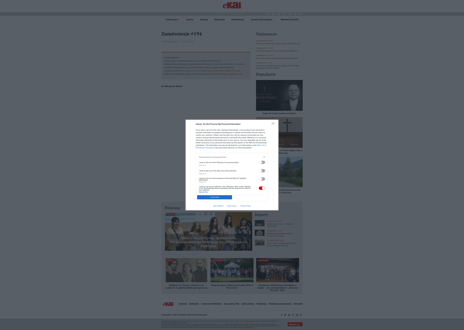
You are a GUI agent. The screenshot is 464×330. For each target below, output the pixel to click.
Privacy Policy (245, 206)
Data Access (232, 206)
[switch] (262, 162)
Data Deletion (218, 206)
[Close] (274, 124)
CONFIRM (214, 197)
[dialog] (232, 165)
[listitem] (232, 157)
